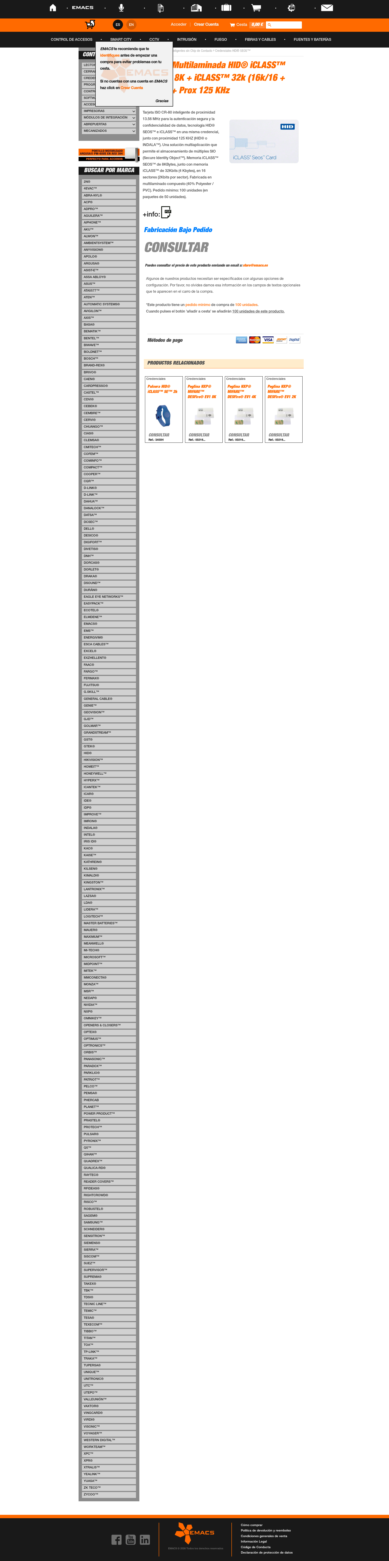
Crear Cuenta (132, 88)
